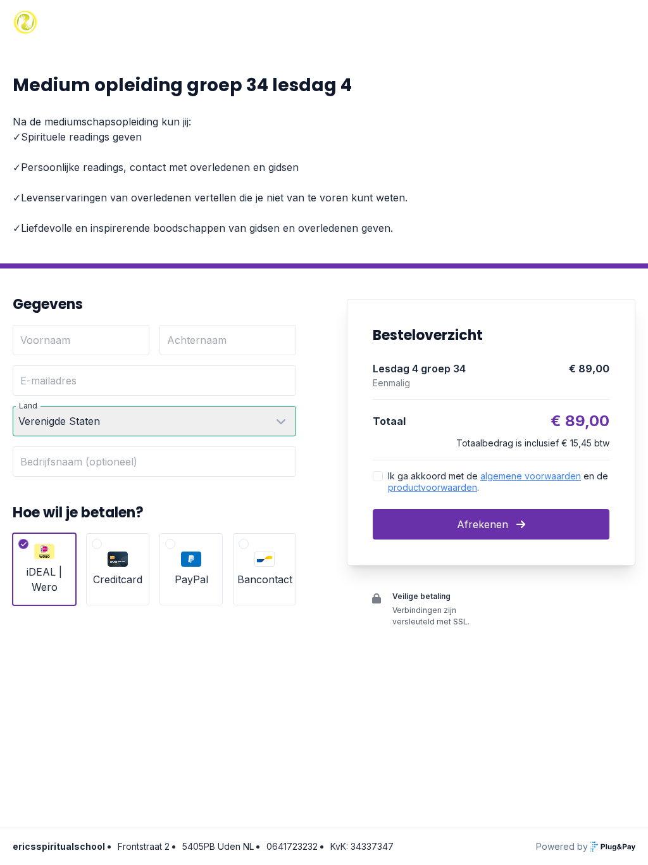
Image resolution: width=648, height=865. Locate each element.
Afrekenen (484, 524)
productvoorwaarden (432, 487)
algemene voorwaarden (530, 475)
